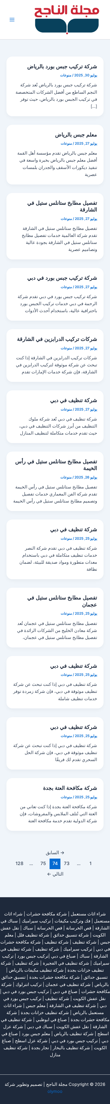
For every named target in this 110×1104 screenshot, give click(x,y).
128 (19, 863)
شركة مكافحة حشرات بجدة (54, 977)
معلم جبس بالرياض (76, 134)
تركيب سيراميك (77, 949)
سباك (28, 928)
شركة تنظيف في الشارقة (72, 1005)
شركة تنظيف (84, 942)
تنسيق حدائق (96, 977)
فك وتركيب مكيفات (72, 921)
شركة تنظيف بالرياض (74, 1033)
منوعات (65, 75)
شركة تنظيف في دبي (73, 400)
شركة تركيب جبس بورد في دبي (62, 277)
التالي (55, 874)
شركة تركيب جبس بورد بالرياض (62, 66)
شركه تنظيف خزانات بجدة (45, 1012)
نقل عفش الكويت (89, 998)
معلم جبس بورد (36, 1033)
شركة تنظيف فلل (33, 935)
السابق (55, 852)
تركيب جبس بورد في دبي (26, 991)
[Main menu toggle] (12, 19)
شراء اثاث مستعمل (88, 914)
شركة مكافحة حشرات (46, 914)
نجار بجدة (40, 1047)
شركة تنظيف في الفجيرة (66, 963)
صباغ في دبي (65, 991)
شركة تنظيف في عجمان (68, 984)
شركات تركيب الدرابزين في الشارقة (57, 339)
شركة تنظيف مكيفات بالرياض (36, 970)
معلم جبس (35, 1005)
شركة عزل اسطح (31, 1040)
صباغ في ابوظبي (51, 1019)
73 (67, 863)
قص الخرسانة (78, 928)
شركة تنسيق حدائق (71, 935)
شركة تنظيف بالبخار (71, 1047)
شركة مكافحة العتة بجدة (70, 788)
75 (43, 863)
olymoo (55, 1091)
